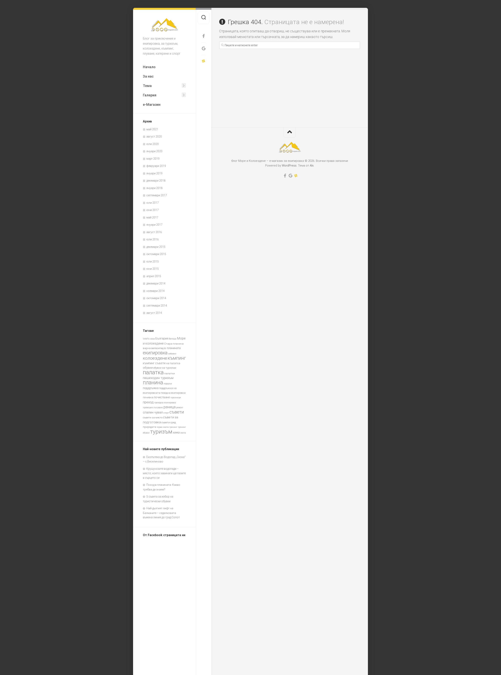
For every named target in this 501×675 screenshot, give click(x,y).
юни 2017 (152, 210)
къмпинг (177, 358)
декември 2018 (155, 180)
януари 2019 (154, 173)
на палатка (173, 363)
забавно (172, 353)
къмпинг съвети (154, 363)
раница (169, 407)
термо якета (163, 427)
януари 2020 (154, 151)
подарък (168, 383)
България (161, 338)
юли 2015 (152, 261)
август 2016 (154, 232)
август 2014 (154, 312)
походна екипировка (173, 392)
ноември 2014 (155, 290)
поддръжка (151, 388)
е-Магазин (151, 104)
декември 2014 (155, 283)
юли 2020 (152, 144)
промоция (148, 407)
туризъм (161, 431)
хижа (176, 432)
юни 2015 (152, 268)
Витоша (172, 339)
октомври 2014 (156, 298)
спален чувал (153, 412)
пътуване (158, 407)
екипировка (155, 353)
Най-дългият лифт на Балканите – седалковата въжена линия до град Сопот (161, 513)
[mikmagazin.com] (203, 61)
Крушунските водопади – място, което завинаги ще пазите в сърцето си (164, 473)
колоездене (155, 358)
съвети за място (152, 417)
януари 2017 (154, 224)
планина (153, 382)
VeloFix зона (149, 339)
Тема (147, 86)
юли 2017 (152, 202)
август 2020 (154, 136)
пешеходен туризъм (158, 378)
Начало (149, 67)
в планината (172, 348)
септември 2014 (156, 305)
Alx (312, 165)
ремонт (179, 407)
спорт (166, 413)
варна (147, 348)
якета (183, 433)
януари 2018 (154, 188)
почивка (148, 397)
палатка (153, 372)
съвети (176, 412)
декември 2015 (155, 246)
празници (176, 397)
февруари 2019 (156, 165)
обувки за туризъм (164, 367)
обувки (148, 367)
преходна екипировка (165, 402)
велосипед (157, 348)
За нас (148, 76)
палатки (169, 373)
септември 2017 (156, 195)
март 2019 (152, 158)
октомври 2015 (156, 254)
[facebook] (203, 36)
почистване (162, 397)
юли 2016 (152, 239)
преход (148, 402)
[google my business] (203, 48)
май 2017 (152, 217)
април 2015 (153, 276)
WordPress (289, 165)
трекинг (173, 427)
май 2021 (152, 129)
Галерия (149, 95)
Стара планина (174, 343)
